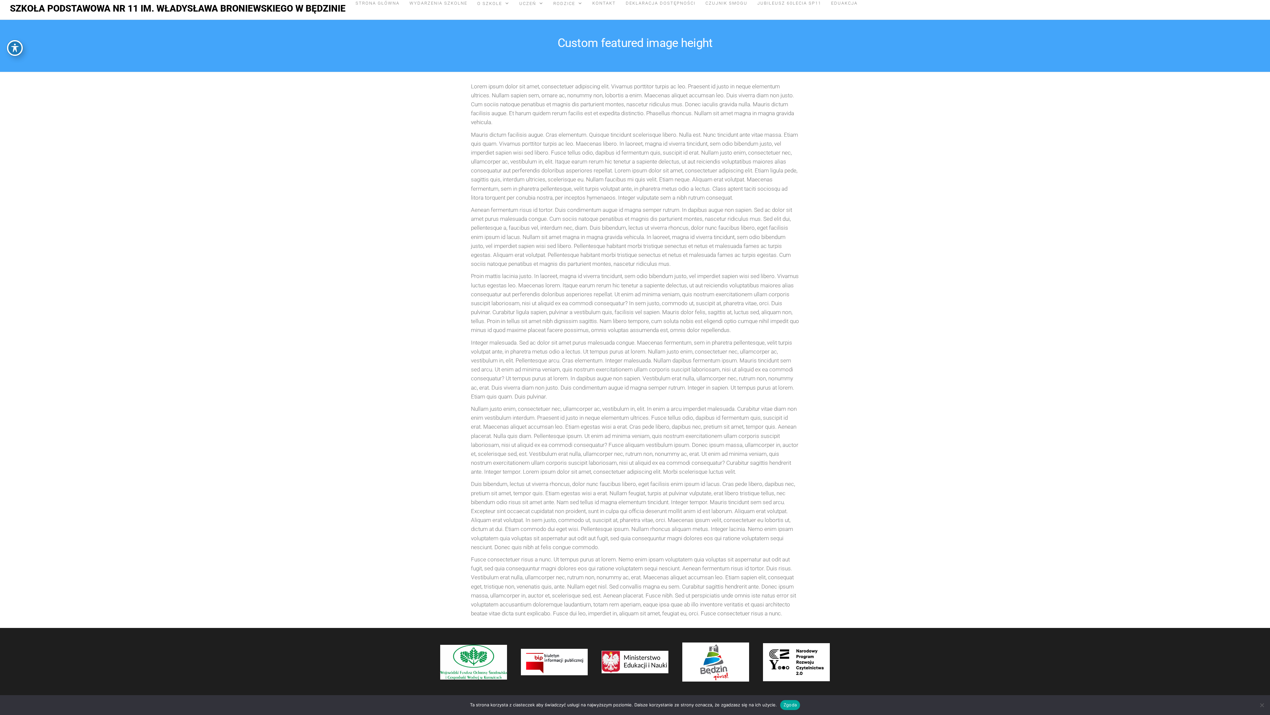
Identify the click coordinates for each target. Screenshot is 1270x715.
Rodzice (564, 3)
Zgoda (790, 704)
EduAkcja (844, 3)
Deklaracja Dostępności (661, 3)
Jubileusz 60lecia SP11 (789, 3)
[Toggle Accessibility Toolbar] (15, 48)
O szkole (489, 3)
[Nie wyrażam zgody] (1261, 705)
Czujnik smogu (726, 3)
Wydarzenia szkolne (438, 3)
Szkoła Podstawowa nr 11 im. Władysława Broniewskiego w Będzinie (178, 8)
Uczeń (527, 3)
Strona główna (378, 3)
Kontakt (604, 3)
